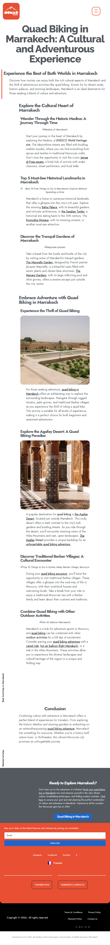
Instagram (37, 855)
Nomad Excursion (19, 937)
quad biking (64, 514)
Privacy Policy (94, 912)
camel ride (32, 646)
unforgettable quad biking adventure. (48, 544)
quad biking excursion (54, 574)
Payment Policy (75, 918)
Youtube (66, 855)
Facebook (52, 855)
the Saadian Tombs (72, 212)
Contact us (92, 918)
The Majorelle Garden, (40, 262)
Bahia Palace (49, 207)
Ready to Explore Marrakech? (73, 783)
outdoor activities (36, 637)
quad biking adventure (66, 642)
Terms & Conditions (73, 912)
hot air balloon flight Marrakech (59, 646)
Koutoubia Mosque (37, 220)
